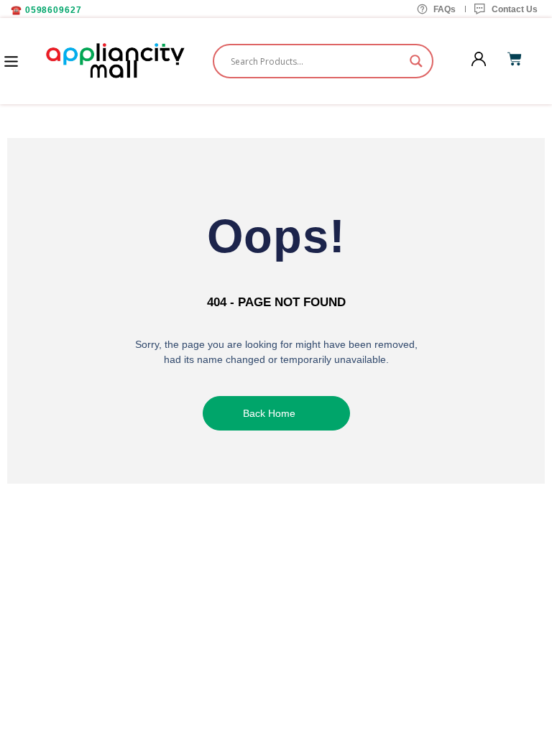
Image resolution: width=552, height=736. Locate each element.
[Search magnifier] (416, 61)
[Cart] (514, 59)
